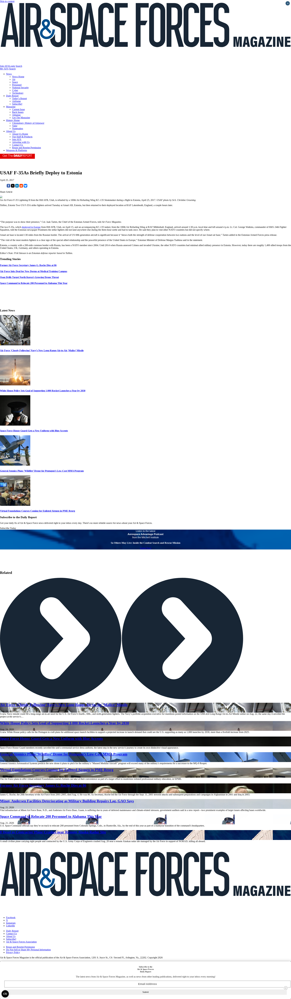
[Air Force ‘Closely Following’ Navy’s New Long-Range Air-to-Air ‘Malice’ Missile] (15, 344)
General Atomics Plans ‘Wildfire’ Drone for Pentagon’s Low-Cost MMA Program (42, 471)
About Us (10, 131)
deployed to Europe (31, 227)
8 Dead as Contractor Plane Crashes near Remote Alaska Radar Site (53, 832)
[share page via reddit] (21, 186)
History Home (13, 120)
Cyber (15, 90)
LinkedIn (10, 925)
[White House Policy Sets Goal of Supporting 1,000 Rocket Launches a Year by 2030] (15, 384)
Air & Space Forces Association (21, 941)
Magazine (10, 106)
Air (13, 79)
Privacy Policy (13, 952)
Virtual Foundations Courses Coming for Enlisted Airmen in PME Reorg (37, 511)
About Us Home (20, 134)
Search (19, 66)
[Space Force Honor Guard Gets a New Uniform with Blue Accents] (15, 424)
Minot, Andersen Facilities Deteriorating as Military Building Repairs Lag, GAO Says (67, 801)
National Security (20, 87)
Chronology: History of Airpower (28, 123)
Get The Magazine (21, 117)
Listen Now (145, 548)
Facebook (10, 917)
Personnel (17, 85)
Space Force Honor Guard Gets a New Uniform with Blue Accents (34, 430)
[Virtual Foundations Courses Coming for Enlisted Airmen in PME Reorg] (15, 505)
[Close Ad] (285, 988)
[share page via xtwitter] (13, 186)
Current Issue (18, 109)
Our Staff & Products (22, 136)
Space (15, 82)
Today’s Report (19, 98)
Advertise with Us (21, 142)
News (9, 74)
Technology (17, 93)
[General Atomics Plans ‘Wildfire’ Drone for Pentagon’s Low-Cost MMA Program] (15, 464)
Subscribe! (17, 104)
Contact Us (17, 145)
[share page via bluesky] (25, 186)
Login (12, 66)
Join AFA (4, 66)
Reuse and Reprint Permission (26, 147)
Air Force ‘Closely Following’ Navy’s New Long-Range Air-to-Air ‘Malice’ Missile (42, 350)
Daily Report (12, 95)
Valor (14, 125)
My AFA (4, 68)
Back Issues (17, 112)
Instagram (10, 923)
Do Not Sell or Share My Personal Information (28, 949)
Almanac (16, 115)
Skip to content (7, 1)
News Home (18, 76)
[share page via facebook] (8, 186)
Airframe (16, 101)
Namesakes (17, 128)
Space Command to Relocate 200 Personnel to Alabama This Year (51, 816)
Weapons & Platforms (16, 150)
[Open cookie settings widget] (5, 993)
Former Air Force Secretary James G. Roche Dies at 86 (43, 785)
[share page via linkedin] (17, 186)
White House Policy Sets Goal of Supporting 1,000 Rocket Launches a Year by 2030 (42, 390)
